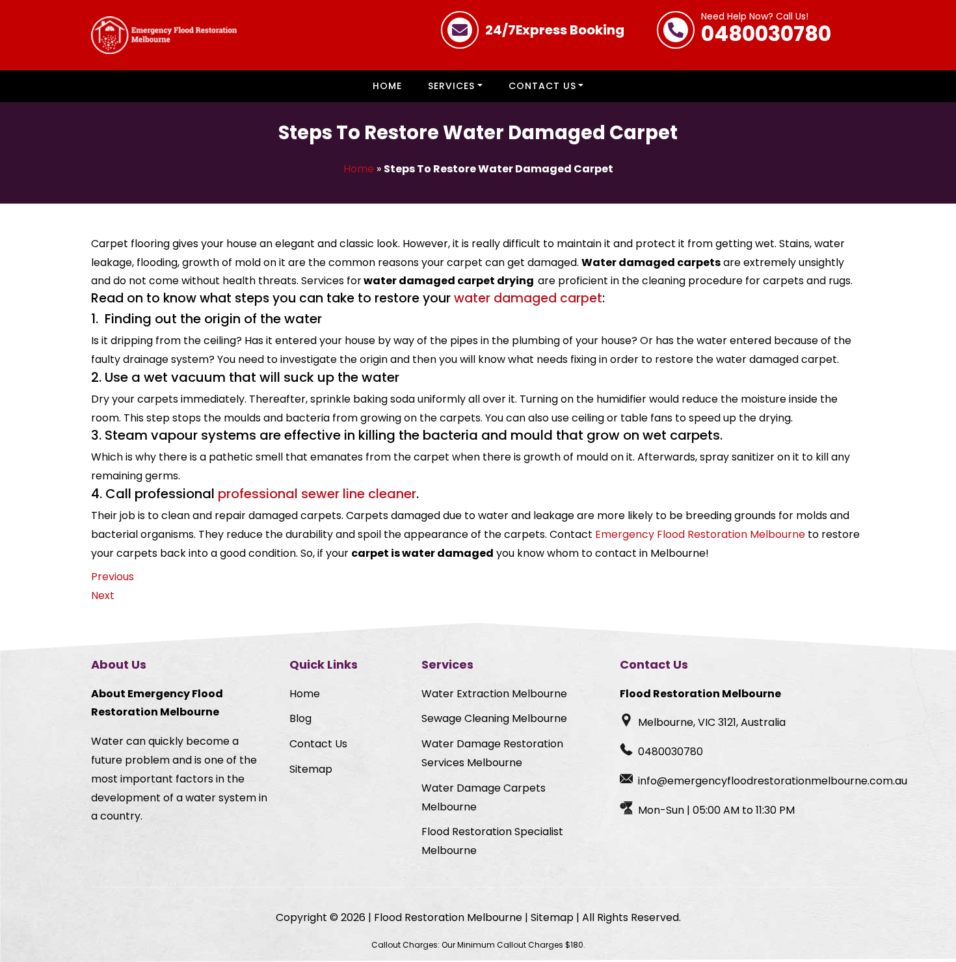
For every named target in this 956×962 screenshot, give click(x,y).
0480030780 (766, 29)
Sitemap (310, 769)
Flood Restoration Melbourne (448, 917)
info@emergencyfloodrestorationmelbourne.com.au (772, 780)
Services (451, 85)
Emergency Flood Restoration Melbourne (700, 534)
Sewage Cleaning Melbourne (494, 718)
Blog (300, 718)
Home (387, 85)
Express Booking (554, 30)
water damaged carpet (528, 298)
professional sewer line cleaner (317, 494)
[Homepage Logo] (164, 35)
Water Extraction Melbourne (494, 693)
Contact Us (542, 85)
